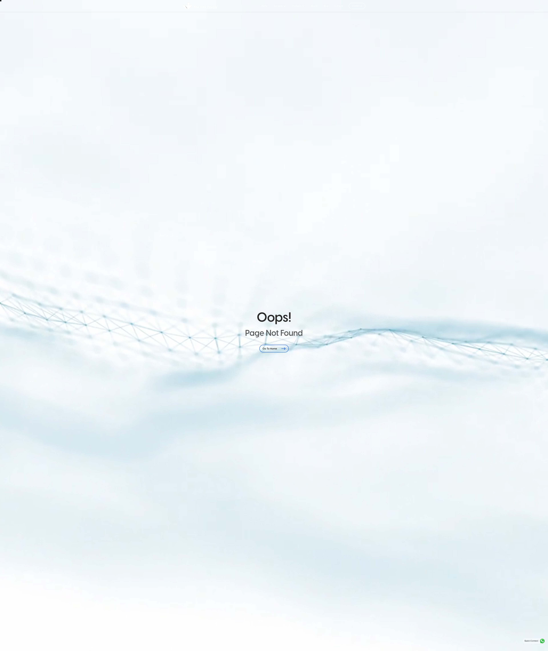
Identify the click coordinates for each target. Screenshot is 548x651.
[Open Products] (303, 6)
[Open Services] (284, 6)
